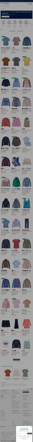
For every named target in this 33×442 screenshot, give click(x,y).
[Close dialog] (31, 426)
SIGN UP (29, 433)
